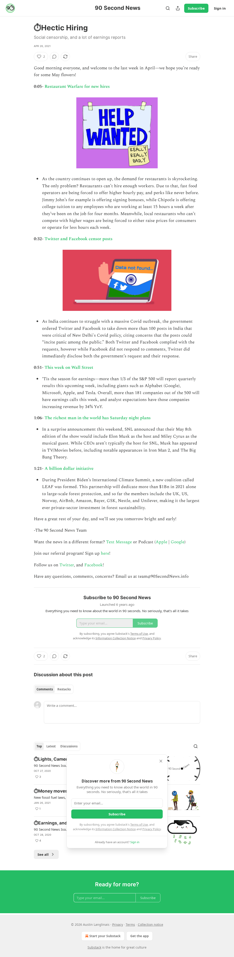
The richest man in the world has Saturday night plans (98, 418)
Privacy (117, 924)
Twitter (66, 565)
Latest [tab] (51, 746)
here (105, 553)
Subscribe (196, 8)
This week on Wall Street (69, 367)
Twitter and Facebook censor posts (78, 239)
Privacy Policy (151, 829)
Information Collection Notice (116, 829)
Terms (130, 924)
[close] (161, 761)
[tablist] (53, 689)
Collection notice (150, 924)
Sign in (220, 8)
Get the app (139, 936)
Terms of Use (139, 824)
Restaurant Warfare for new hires (77, 86)
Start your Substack (105, 936)
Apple (161, 542)
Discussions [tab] (68, 746)
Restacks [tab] (64, 689)
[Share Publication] (177, 8)
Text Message (119, 542)
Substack (94, 947)
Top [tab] (39, 746)
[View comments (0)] (54, 56)
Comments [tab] (45, 689)
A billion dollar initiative (69, 468)
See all (43, 854)
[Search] (167, 8)
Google (177, 542)
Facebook (93, 565)
